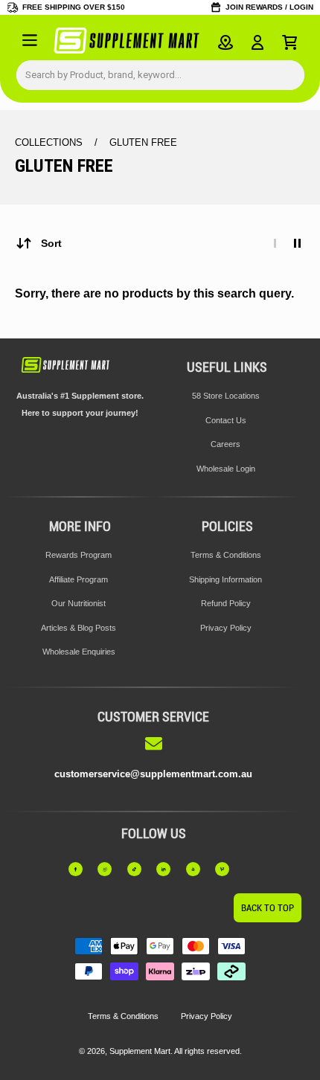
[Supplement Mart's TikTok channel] (139, 869)
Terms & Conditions (226, 554)
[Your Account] (257, 42)
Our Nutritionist (78, 603)
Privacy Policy (226, 627)
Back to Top (267, 907)
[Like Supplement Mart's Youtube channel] (198, 869)
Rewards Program (78, 554)
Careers (225, 444)
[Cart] (289, 42)
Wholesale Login (225, 468)
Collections (50, 142)
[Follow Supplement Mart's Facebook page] (80, 869)
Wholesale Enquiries (78, 651)
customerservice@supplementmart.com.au (153, 774)
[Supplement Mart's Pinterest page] (227, 869)
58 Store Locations (226, 395)
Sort (51, 243)
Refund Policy (226, 603)
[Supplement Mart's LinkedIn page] (168, 869)
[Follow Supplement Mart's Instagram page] (109, 869)
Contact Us (225, 420)
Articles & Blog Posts (78, 627)
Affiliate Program (78, 579)
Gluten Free (143, 142)
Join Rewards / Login (269, 7)
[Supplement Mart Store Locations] (225, 42)
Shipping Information (225, 579)
